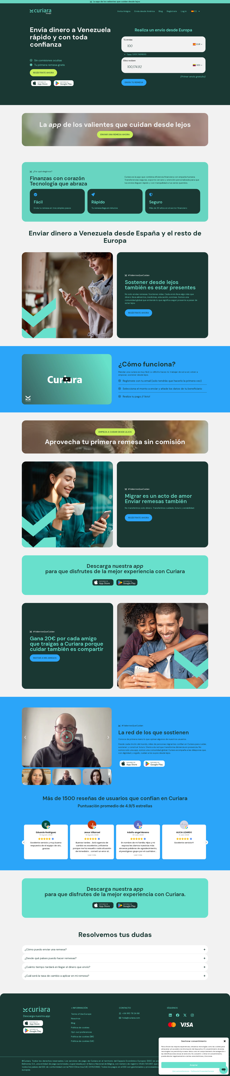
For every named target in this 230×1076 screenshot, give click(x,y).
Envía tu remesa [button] (134, 82)
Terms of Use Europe (81, 1014)
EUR (198, 44)
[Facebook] (177, 1015)
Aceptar (194, 1065)
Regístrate (172, 11)
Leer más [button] (46, 855)
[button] (224, 1041)
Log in (184, 11)
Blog (161, 11)
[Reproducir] (67, 737)
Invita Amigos (124, 11)
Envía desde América (144, 11)
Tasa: (129, 54)
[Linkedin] (170, 1015)
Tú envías (127, 40)
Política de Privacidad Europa (202, 1071)
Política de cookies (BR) (82, 1036)
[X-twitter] (185, 1015)
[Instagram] (192, 1015)
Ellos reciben (129, 61)
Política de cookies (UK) (82, 1041)
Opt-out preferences (180, 1071)
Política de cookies (80, 1027)
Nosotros (75, 1018)
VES (198, 65)
